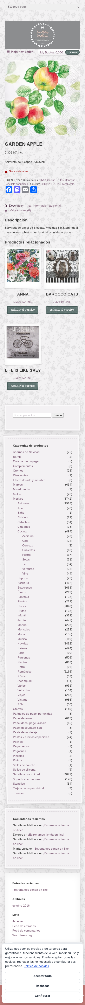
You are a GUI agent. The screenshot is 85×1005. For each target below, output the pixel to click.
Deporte (23, 578)
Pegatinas (19, 751)
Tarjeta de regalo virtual (28, 788)
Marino (22, 625)
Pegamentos (21, 746)
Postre (26, 554)
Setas (26, 559)
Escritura (23, 582)
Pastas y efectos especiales (31, 737)
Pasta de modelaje (25, 732)
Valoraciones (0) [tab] (20, 210)
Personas (24, 657)
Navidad (23, 643)
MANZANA (68, 184)
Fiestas (22, 601)
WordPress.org (22, 935)
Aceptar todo (42, 976)
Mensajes (24, 629)
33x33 (42, 180)
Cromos (18, 470)
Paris (21, 653)
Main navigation (22, 51)
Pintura (17, 760)
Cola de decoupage (25, 461)
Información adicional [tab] (46, 205)
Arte (20, 508)
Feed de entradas (24, 926)
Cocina (51, 180)
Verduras (28, 568)
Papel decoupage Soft (27, 727)
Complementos (23, 466)
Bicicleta (23, 517)
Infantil (22, 615)
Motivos (18, 498)
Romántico (25, 671)
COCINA (45, 184)
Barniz (17, 456)
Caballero (24, 522)
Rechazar (42, 985)
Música (22, 639)
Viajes (21, 694)
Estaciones (25, 587)
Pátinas (17, 741)
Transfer (18, 793)
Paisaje (22, 648)
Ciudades (24, 526)
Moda (21, 634)
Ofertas (17, 709)
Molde (17, 494)
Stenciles (19, 783)
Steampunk (25, 680)
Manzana (70, 180)
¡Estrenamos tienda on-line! (46, 834)
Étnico (22, 592)
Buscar (57, 415)
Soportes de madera (26, 779)
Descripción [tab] (16, 205)
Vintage (22, 699)
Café (25, 540)
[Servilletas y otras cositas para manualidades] (42, 35)
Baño (21, 512)
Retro (21, 667)
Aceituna (28, 536)
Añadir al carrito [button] (23, 310)
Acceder (17, 921)
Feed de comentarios (26, 930)
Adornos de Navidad (26, 452)
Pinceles (18, 755)
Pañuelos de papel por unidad (32, 713)
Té (24, 564)
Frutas (60, 180)
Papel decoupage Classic (29, 723)
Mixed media (21, 489)
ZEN (20, 704)
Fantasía (23, 596)
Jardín (22, 620)
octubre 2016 (21, 905)
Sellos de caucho (24, 765)
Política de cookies (36, 966)
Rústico (22, 676)
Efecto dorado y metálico (29, 480)
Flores (22, 606)
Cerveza (27, 545)
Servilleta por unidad (16, 184)
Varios (22, 685)
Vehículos (24, 690)
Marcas (17, 484)
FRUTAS (56, 184)
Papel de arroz (22, 718)
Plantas (22, 662)
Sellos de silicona (24, 769)
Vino (25, 573)
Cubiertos (28, 550)
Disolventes (20, 475)
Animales (24, 503)
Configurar (42, 995)
